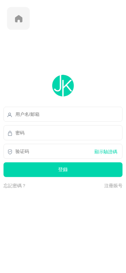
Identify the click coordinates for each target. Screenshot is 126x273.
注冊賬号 (112, 185)
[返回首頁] (18, 18)
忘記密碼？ (15, 185)
